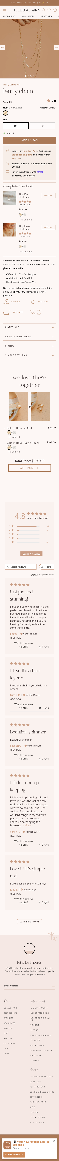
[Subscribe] (53, 986)
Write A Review (31, 553)
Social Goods (37, 1117)
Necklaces (9, 1023)
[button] (4, 10)
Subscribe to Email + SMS (41, 1019)
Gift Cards (9, 1043)
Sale (6, 1048)
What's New (46, 16)
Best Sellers (10, 1013)
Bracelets (9, 1028)
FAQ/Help (34, 1025)
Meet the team (37, 1087)
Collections (10, 1008)
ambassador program (41, 1076)
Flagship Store (38, 1102)
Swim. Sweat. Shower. (41, 1050)
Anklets (8, 1038)
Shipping (34, 1030)
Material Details (48, 107)
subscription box (39, 1013)
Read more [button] (27, 825)
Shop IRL (34, 1112)
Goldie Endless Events (42, 1092)
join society (28, 16)
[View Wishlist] (49, 10)
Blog (32, 1107)
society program (39, 1008)
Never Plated (37, 1045)
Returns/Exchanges (40, 1035)
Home (5, 85)
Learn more (29, 175)
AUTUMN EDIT (9, 16)
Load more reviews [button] (29, 921)
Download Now (14, 1154)
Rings (7, 1033)
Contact (34, 1060)
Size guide (35, 1040)
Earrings (8, 1018)
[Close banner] (54, 1141)
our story (35, 1081)
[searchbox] (21, 567)
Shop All (8, 1053)
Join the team (37, 1122)
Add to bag (29, 140)
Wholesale (36, 1055)
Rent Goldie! (36, 1097)
